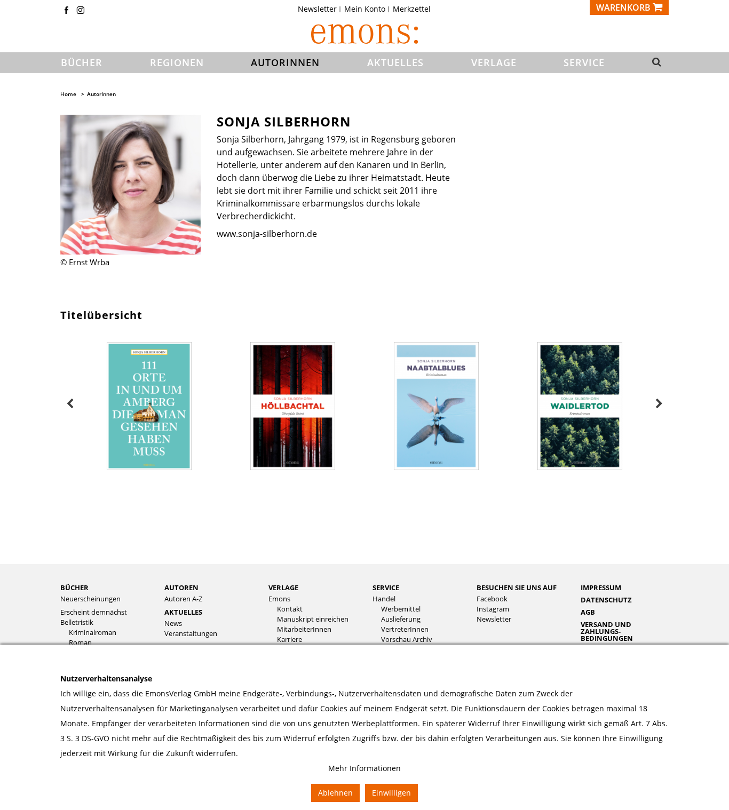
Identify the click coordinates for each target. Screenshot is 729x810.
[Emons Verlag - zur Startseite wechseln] (364, 34)
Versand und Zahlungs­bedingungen (607, 631)
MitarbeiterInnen (304, 629)
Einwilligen (391, 793)
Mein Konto (364, 9)
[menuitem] (320, 9)
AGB (588, 612)
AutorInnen (101, 94)
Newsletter (317, 9)
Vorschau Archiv (406, 640)
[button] (653, 63)
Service (386, 587)
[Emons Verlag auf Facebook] (66, 11)
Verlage (283, 587)
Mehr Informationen (364, 768)
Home (68, 94)
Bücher (74, 587)
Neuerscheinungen (90, 599)
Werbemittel (401, 609)
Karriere (289, 640)
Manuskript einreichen (312, 619)
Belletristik (76, 622)
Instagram (493, 609)
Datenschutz (606, 600)
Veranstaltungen (190, 634)
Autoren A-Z (183, 599)
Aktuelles (183, 612)
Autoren (181, 587)
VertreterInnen (405, 629)
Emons (279, 599)
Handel (384, 599)
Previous (70, 404)
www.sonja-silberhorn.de (267, 234)
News (173, 624)
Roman (80, 643)
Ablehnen (335, 793)
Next (659, 404)
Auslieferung (401, 619)
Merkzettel (412, 9)
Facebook (492, 599)
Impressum (601, 587)
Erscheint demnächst (93, 612)
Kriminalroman (92, 633)
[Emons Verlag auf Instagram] (80, 11)
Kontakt (290, 609)
